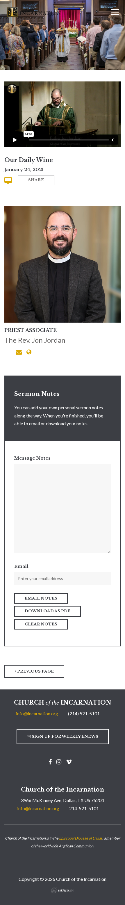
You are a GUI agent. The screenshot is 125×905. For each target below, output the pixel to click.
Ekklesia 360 (62, 890)
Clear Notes (41, 624)
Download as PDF (47, 611)
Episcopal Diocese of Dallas (80, 838)
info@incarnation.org (37, 713)
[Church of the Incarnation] (34, 11)
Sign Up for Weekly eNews (64, 736)
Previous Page (35, 671)
